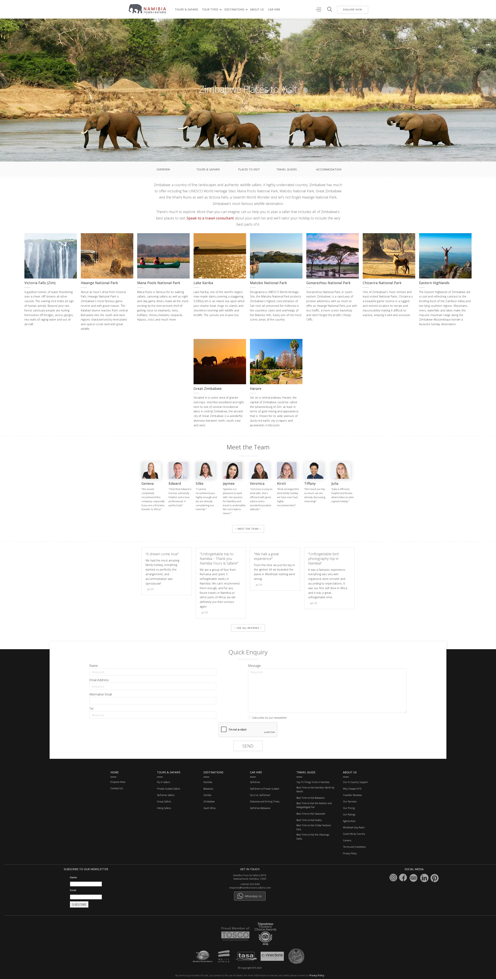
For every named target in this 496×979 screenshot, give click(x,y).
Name (93, 666)
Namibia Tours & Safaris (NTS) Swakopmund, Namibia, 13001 (250, 877)
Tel (91, 709)
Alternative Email (100, 694)
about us (257, 9)
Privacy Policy (316, 975)
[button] (211, 9)
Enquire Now (117, 782)
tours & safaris (186, 9)
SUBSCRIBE (79, 904)
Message (254, 666)
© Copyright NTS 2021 (250, 968)
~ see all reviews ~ (248, 628)
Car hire (274, 9)
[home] (147, 8)
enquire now (352, 9)
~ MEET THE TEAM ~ (248, 528)
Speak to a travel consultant (210, 218)
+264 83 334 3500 (250, 884)
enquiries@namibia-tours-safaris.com (250, 887)
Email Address (99, 680)
